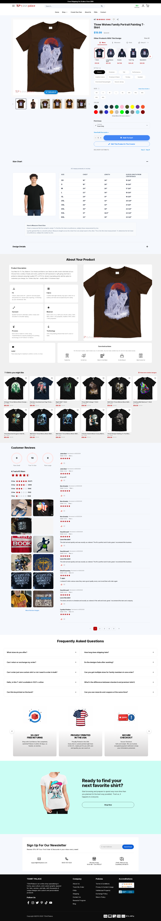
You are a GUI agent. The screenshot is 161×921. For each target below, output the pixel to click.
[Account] (143, 6)
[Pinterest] (41, 903)
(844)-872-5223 (67, 862)
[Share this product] (117, 19)
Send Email (128, 847)
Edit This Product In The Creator (123, 144)
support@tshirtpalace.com (39, 862)
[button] (114, 19)
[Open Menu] (13, 6)
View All (146, 38)
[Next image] (89, 104)
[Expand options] (147, 125)
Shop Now (108, 805)
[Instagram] (32, 903)
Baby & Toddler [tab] (146, 42)
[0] (147, 6)
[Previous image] (13, 104)
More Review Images (32, 610)
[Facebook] (28, 903)
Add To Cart (128, 138)
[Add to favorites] (26, 378)
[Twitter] (37, 903)
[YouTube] (50, 903)
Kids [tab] (130, 42)
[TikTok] (46, 903)
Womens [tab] (117, 42)
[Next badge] (149, 731)
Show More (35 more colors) (121, 116)
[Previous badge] (12, 731)
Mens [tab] (104, 42)
